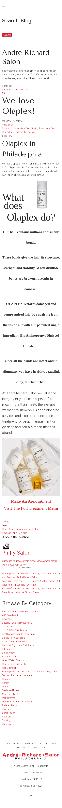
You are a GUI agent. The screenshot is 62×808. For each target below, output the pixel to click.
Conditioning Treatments (38, 128)
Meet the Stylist (10, 694)
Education (7, 649)
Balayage (32, 132)
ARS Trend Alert (10, 615)
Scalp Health (8, 713)
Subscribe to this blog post (15, 89)
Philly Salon (8, 124)
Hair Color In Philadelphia (14, 664)
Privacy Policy (48, 743)
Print (4, 93)
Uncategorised (9, 724)
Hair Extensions (10, 667)
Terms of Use (38, 747)
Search (7, 35)
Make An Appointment (31, 501)
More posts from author (14, 564)
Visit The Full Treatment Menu (31, 508)
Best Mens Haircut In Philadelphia (18, 634)
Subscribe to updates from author (19, 561)
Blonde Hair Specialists (13, 128)
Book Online (12, 743)
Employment (8, 652)
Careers (29, 743)
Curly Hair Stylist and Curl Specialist (19, 645)
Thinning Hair (8, 720)
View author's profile (47, 561)
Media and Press (10, 690)
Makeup (6, 686)
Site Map (21, 747)
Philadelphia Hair (10, 705)
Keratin (5, 682)
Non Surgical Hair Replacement (18, 701)
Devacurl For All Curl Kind (14, 533)
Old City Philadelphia (16, 630)
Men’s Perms (8, 698)
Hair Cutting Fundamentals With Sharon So (23, 529)
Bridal (9, 626)
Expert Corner (9, 656)
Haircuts (6, 679)
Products (6, 709)
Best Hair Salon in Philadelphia (17, 622)
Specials (6, 716)
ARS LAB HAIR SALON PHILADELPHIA (21, 611)
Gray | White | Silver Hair (14, 660)
